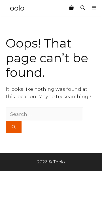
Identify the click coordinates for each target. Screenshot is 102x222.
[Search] (14, 127)
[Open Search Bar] (82, 8)
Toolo (15, 8)
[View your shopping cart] (71, 8)
